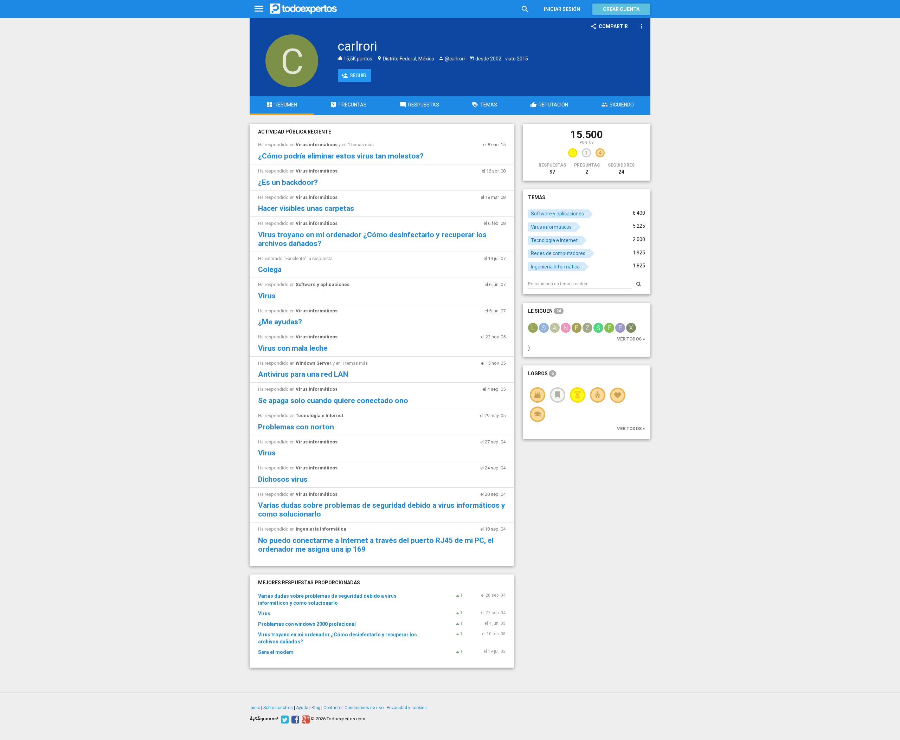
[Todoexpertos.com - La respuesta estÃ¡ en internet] (303, 9)
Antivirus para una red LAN (303, 374)
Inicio (255, 707)
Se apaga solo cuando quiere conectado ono (333, 400)
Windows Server (314, 363)
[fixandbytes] (576, 327)
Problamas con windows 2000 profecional (307, 624)
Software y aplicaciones (322, 284)
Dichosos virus (283, 479)
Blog (315, 707)
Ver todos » (631, 339)
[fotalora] (620, 327)
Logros (541, 373)
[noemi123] (566, 327)
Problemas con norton (296, 427)
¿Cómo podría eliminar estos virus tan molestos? (341, 156)
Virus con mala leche (293, 348)
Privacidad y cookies (407, 707)
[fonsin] (609, 327)
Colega (270, 269)
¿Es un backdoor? (288, 182)
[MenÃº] (259, 9)
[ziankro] (587, 327)
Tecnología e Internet (319, 415)
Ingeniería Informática (321, 529)
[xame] (631, 327)
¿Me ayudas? (280, 322)
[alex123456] (555, 327)
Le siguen (544, 311)
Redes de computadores (558, 253)
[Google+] (305, 719)
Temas (536, 197)
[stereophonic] (598, 327)
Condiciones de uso (364, 707)
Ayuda (302, 707)
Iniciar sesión (562, 9)
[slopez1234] (544, 327)
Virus (267, 296)
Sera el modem (276, 652)
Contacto (332, 707)
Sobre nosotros (278, 707)
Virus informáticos (317, 144)
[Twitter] (284, 719)
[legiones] (533, 327)
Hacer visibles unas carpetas (306, 208)
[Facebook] (294, 719)
